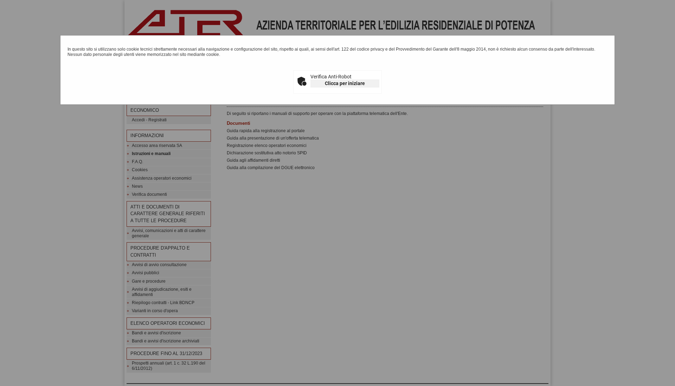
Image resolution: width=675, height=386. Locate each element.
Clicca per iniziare (345, 83)
